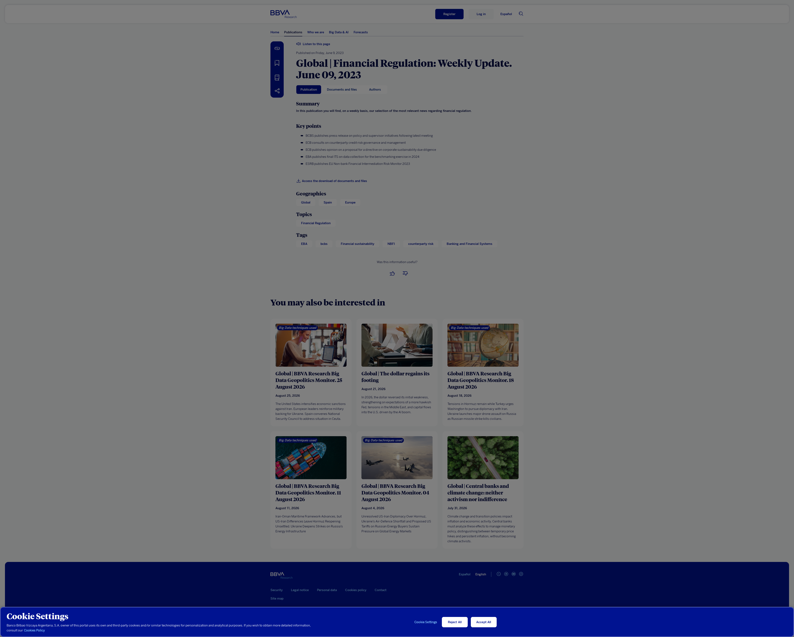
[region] (397, 622)
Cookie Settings (425, 622)
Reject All (455, 622)
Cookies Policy (34, 630)
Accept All (483, 622)
